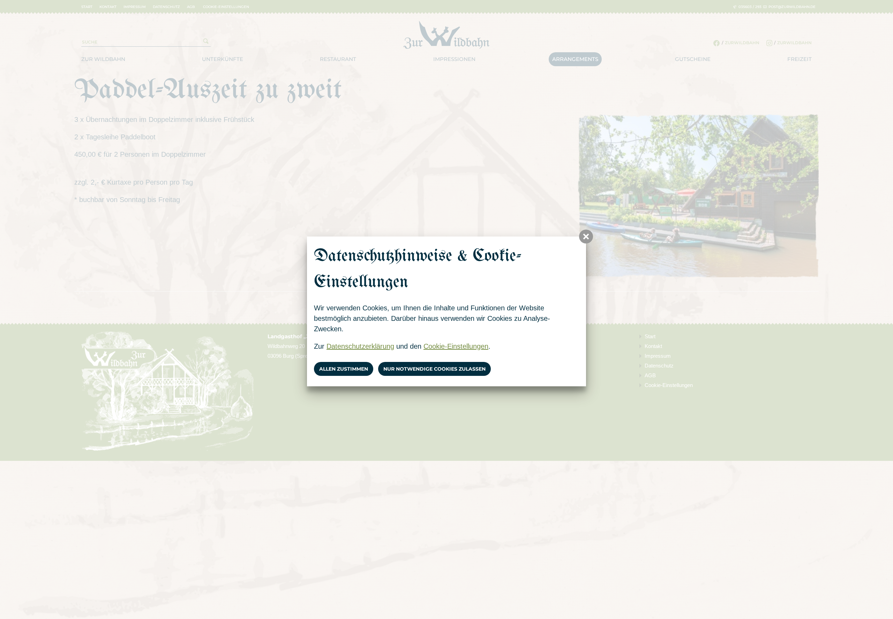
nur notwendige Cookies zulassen (434, 369)
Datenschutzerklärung (360, 346)
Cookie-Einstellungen (455, 346)
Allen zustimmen (343, 369)
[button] (586, 236)
